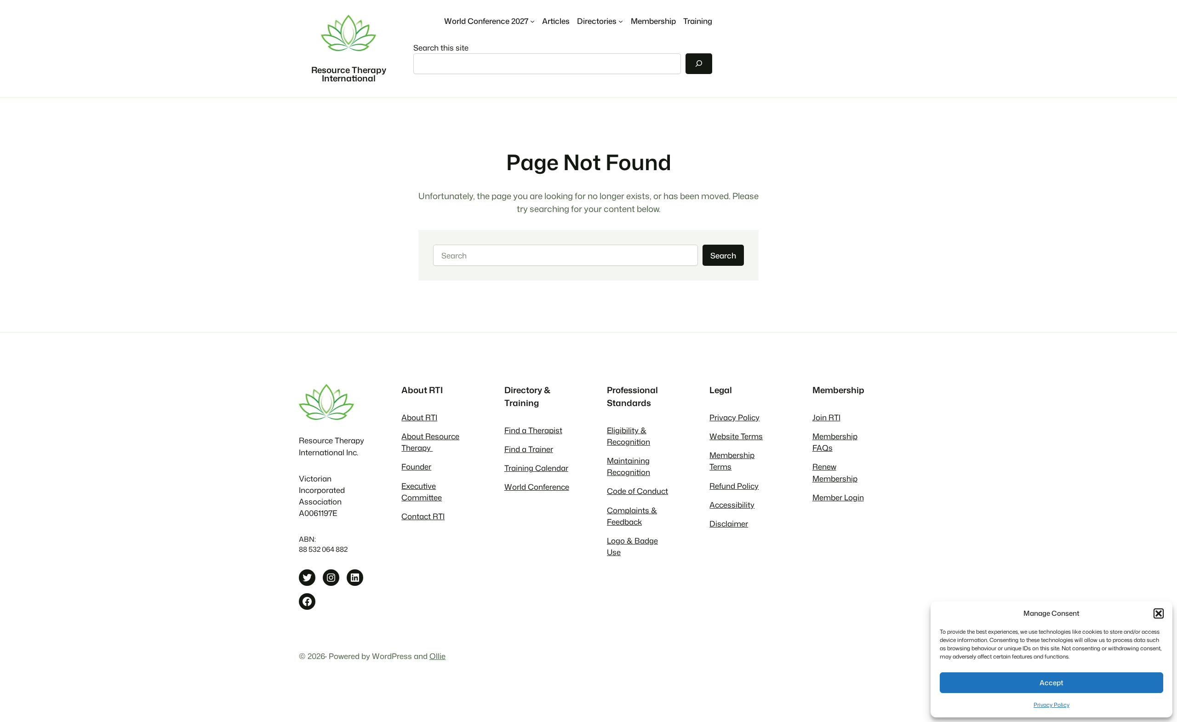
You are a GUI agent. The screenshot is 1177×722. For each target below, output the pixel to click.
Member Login (838, 497)
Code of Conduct (637, 491)
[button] (1158, 613)
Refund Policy (734, 486)
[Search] (699, 63)
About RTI (419, 417)
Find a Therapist (533, 430)
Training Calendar (536, 468)
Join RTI (826, 417)
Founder (416, 466)
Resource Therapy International (348, 74)
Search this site (441, 47)
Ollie (437, 656)
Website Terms (736, 436)
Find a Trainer (528, 449)
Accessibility (731, 504)
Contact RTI (423, 516)
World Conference (536, 486)
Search (723, 255)
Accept (1051, 683)
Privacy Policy (1051, 705)
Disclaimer (728, 523)
